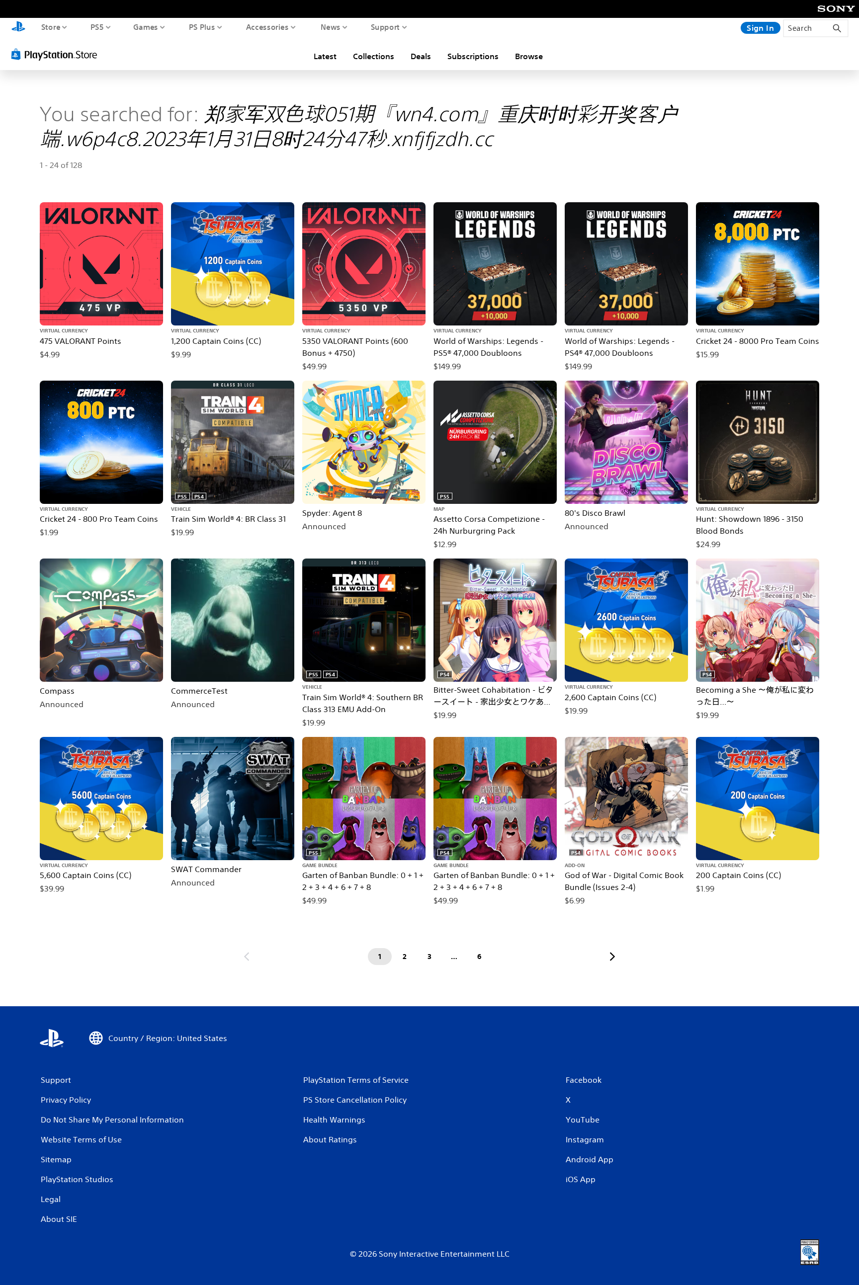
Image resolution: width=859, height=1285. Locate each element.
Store (51, 26)
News (331, 26)
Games (146, 26)
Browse (529, 56)
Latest (325, 56)
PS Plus (202, 26)
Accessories (267, 26)
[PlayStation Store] (57, 54)
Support (385, 26)
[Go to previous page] (247, 956)
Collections (373, 56)
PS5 (97, 26)
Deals (421, 56)
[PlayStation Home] (18, 27)
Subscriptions (473, 56)
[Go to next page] (612, 956)
